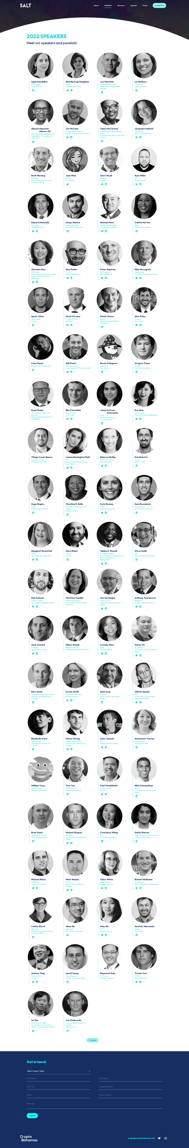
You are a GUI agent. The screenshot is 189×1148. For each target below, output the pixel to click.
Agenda (133, 5)
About (96, 5)
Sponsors (121, 5)
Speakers (108, 5)
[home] (34, 5)
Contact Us (159, 5)
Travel (144, 5)
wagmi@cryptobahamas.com (141, 1138)
